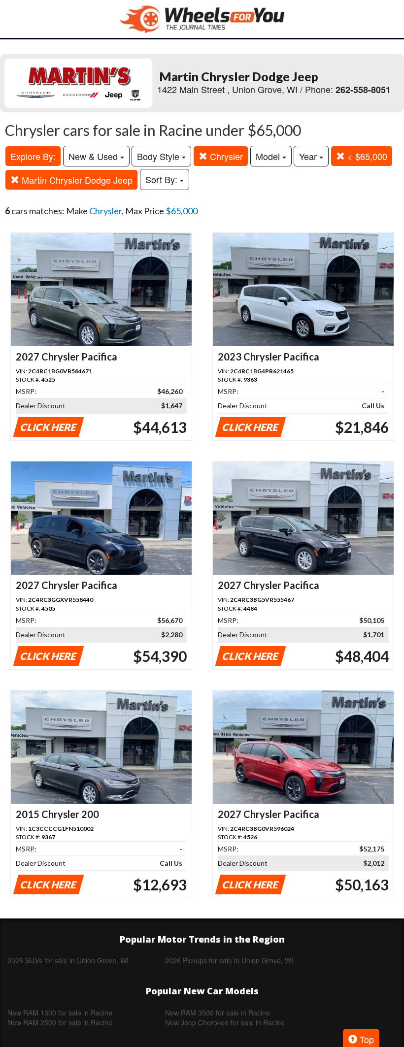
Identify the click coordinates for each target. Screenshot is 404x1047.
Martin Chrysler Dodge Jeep (76, 179)
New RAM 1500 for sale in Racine (59, 1012)
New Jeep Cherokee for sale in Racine (225, 1022)
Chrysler (225, 156)
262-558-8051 (363, 89)
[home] (202, 19)
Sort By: (162, 179)
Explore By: (33, 156)
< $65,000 (366, 156)
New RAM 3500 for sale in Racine (217, 1012)
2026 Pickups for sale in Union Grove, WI (229, 960)
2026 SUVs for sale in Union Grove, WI (68, 960)
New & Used (94, 156)
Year (309, 156)
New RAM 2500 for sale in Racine (59, 1022)
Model (269, 156)
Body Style (159, 156)
